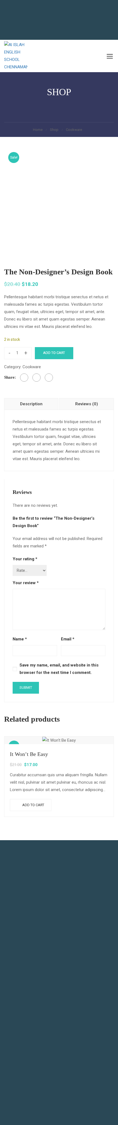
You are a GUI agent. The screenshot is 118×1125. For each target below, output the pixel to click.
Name (20, 639)
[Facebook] (24, 377)
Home (38, 130)
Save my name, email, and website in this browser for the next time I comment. (59, 669)
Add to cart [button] (33, 805)
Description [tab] (31, 403)
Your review (26, 582)
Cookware (74, 130)
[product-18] (59, 203)
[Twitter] (36, 377)
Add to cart (54, 353)
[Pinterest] (49, 377)
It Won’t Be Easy (29, 754)
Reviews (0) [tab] (86, 403)
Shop (54, 130)
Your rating (25, 558)
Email (67, 639)
